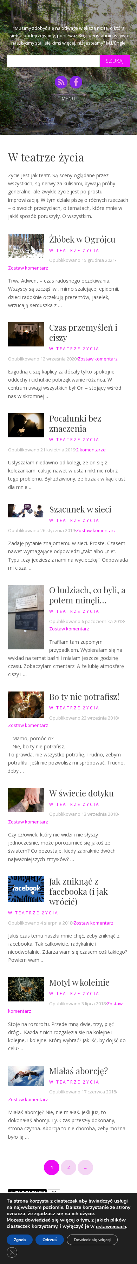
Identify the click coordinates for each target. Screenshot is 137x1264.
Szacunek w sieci (80, 509)
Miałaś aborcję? (78, 1070)
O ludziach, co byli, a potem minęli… (87, 594)
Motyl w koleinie (79, 982)
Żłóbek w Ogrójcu (82, 239)
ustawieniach (111, 1227)
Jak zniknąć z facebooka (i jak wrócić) (78, 891)
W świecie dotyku (81, 793)
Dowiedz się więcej (92, 1240)
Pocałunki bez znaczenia (75, 423)
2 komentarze (91, 449)
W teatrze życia (74, 250)
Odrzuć (50, 1240)
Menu (69, 98)
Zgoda (20, 1240)
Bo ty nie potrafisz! (84, 696)
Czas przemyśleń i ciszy (83, 332)
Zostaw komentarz (28, 268)
